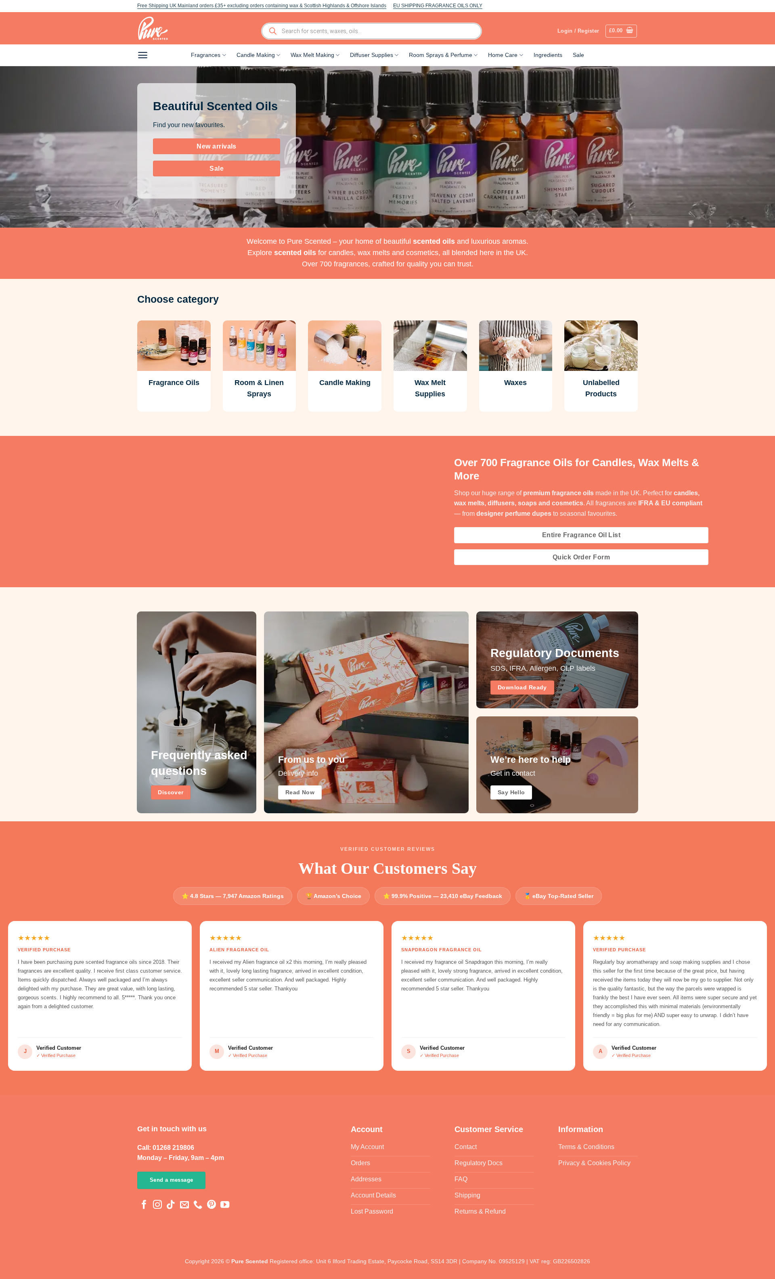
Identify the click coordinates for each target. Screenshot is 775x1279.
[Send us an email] (184, 1205)
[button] (621, 31)
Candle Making (256, 55)
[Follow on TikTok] (170, 1205)
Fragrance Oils (174, 383)
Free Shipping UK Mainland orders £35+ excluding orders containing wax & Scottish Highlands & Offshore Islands (261, 5)
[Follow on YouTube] (224, 1205)
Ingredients (548, 55)
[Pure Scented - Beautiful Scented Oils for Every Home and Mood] (155, 28)
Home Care (502, 55)
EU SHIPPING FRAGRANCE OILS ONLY (437, 5)
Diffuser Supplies (371, 55)
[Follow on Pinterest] (211, 1205)
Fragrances (205, 55)
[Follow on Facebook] (144, 1205)
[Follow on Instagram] (157, 1205)
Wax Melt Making (312, 55)
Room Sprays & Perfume (440, 55)
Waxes (515, 383)
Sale (578, 55)
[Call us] (197, 1205)
